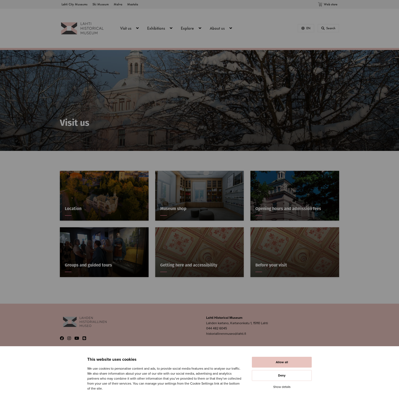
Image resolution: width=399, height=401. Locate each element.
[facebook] (62, 338)
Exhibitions (162, 28)
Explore (193, 28)
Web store (330, 4)
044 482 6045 (216, 328)
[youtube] (76, 338)
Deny (282, 375)
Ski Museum (100, 4)
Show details (282, 387)
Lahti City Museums (74, 4)
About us (223, 28)
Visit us (131, 28)
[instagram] (69, 338)
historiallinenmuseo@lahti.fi (226, 334)
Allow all (282, 362)
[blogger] (84, 338)
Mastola (132, 4)
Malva (118, 4)
